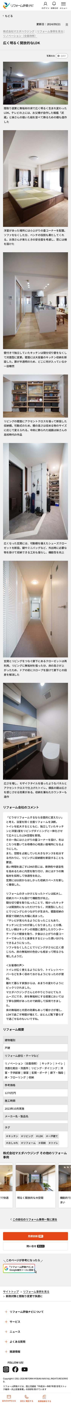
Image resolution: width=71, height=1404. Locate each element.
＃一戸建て (52, 1136)
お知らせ (54, 8)
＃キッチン (12, 1136)
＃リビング (27, 1136)
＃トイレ (53, 1143)
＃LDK (39, 1136)
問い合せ (35, 1246)
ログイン (45, 8)
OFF (63, 56)
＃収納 (42, 1143)
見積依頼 (35, 1236)
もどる (9, 16)
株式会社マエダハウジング (18, 31)
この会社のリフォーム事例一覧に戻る (35, 1219)
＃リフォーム (28, 1143)
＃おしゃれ (12, 1143)
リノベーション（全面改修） (20, 36)
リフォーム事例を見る (50, 31)
